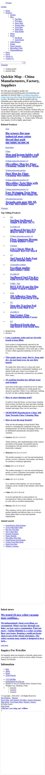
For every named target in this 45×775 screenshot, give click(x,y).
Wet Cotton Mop (12, 532)
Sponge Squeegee (34, 700)
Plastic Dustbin (11, 536)
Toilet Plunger (15, 42)
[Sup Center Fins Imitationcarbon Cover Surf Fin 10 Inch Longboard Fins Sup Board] (14, 312)
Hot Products (5, 698)
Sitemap (15, 698)
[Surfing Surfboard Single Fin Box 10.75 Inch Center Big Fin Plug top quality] (11, 217)
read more (4, 645)
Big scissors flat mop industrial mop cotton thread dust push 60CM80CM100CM (18, 138)
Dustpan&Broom (16, 50)
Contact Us (10, 59)
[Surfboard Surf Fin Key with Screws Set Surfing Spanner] (14, 274)
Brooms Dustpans (12, 534)
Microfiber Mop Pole (13, 538)
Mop (12, 17)
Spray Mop (19, 23)
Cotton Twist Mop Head (14, 542)
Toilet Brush (19, 40)
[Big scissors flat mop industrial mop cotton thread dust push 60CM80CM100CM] (7, 129)
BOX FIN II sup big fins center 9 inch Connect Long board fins (24, 288)
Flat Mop (18, 19)
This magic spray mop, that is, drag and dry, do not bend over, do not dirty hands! (25, 360)
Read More (10, 148)
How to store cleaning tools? (19, 397)
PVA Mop (18, 21)
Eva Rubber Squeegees (29, 95)
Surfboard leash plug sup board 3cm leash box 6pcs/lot (24, 326)
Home (8, 11)
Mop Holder (19, 32)
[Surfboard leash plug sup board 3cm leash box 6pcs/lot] (11, 321)
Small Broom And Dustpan (15, 540)
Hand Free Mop (11, 544)
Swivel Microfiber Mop (14, 528)
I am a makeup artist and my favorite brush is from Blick (23, 338)
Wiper (12, 34)
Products (9, 13)
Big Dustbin (27, 97)
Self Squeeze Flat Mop (18, 700)
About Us (9, 56)
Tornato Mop (19, 25)
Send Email (5, 706)
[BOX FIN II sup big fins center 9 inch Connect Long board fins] (15, 284)
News (8, 52)
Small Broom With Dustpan (16, 525)
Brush (12, 36)
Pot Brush (18, 38)
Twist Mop (19, 27)
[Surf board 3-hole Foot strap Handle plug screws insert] (11, 255)
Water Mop (19, 29)
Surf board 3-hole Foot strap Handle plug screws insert (23, 260)
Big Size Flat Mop (12, 530)
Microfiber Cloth (16, 48)
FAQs (8, 54)
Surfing (13, 15)
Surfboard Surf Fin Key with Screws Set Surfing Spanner (24, 279)
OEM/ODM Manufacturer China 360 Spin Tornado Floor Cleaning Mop (23, 413)
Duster (12, 44)
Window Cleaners (12, 546)
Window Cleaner (29, 702)
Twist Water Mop (16, 702)
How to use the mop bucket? (19, 420)
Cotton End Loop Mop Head (11, 97)
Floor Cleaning (15, 46)
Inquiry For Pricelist (8, 659)
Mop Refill (5, 702)
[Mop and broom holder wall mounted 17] (8, 151)
